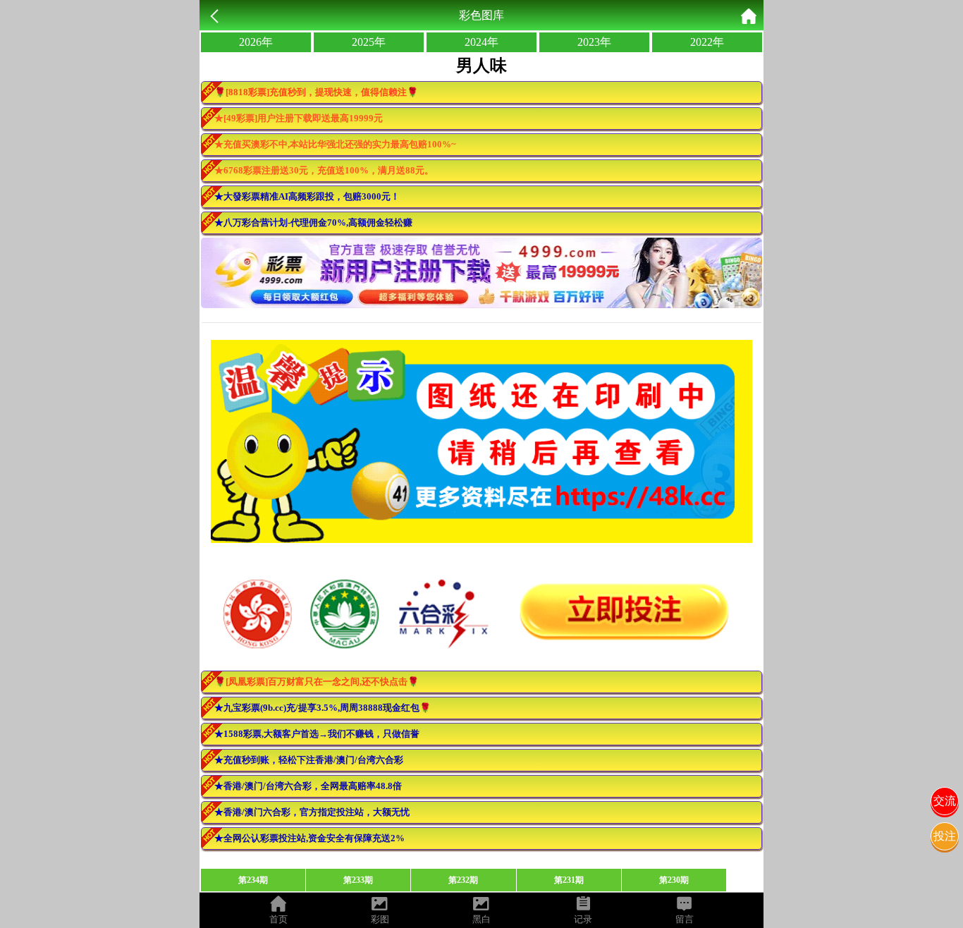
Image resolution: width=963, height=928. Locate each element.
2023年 (594, 42)
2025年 (369, 42)
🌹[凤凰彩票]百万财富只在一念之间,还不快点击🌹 (316, 681)
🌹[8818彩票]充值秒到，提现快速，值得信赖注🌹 (316, 92)
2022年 (707, 42)
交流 (944, 801)
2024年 (481, 42)
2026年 (256, 42)
